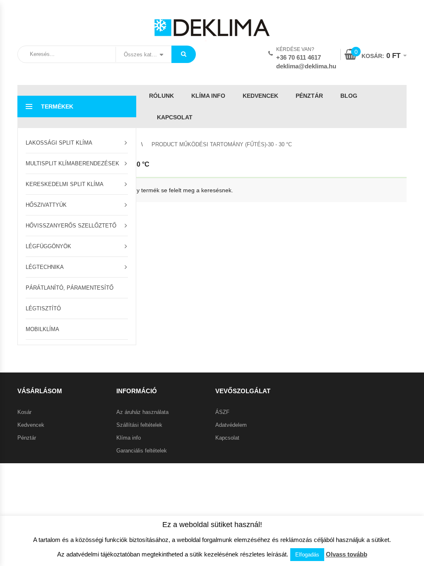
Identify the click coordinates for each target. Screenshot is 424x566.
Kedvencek (260, 95)
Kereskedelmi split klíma (65, 184)
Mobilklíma (42, 329)
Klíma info (208, 95)
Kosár (24, 412)
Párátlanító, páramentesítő (69, 288)
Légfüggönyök (48, 246)
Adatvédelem (231, 425)
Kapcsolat (175, 117)
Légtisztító (43, 308)
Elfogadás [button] (307, 554)
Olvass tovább (346, 554)
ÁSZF (222, 412)
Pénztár (309, 95)
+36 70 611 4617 (298, 57)
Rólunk (161, 95)
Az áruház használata (142, 412)
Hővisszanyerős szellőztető (71, 226)
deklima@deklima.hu (306, 66)
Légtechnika (45, 267)
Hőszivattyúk (46, 205)
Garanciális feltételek (141, 450)
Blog (348, 95)
